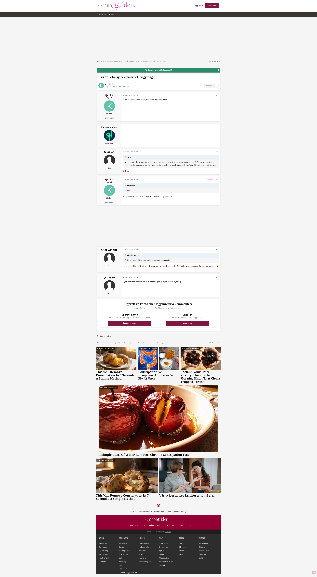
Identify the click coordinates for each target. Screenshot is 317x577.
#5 (217, 277)
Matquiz (162, 565)
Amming (122, 562)
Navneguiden (124, 551)
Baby (121, 558)
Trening (142, 554)
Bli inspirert (103, 547)
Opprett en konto (129, 323)
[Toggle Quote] (126, 157)
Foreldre (123, 538)
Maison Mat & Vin (166, 562)
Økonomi (102, 562)
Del (199, 85)
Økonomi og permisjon (128, 573)
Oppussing (103, 551)
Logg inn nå (187, 323)
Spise (161, 551)
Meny (102, 14)
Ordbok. (126, 171)
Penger (189, 525)
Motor (202, 538)
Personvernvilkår (145, 512)
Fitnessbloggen (145, 562)
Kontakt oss (159, 512)
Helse (174, 525)
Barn (121, 565)
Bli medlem (212, 6)
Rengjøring (103, 554)
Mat (181, 525)
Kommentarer (135, 525)
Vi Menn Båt (204, 551)
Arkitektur (103, 543)
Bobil (201, 558)
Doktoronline (144, 543)
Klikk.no (168, 532)
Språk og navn (123, 87)
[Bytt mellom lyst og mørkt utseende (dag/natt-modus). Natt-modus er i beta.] (185, 512)
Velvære (142, 558)
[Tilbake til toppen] (158, 505)
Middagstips (164, 558)
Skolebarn (123, 569)
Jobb (159, 525)
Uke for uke (123, 554)
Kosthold (142, 551)
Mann (181, 551)
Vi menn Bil (203, 543)
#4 (217, 249)
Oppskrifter (163, 547)
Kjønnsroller (149, 525)
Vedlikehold (104, 558)
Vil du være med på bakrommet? (158, 70)
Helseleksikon (144, 547)
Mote (181, 538)
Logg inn (198, 6)
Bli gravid (123, 543)
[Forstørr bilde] (217, 266)
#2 (217, 152)
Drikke (161, 554)
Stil (180, 543)
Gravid (121, 547)
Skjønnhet (183, 547)
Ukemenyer (164, 543)
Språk (133, 512)
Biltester (202, 547)
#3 (217, 180)
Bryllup (182, 554)
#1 (217, 95)
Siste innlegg (115, 14)
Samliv (166, 525)
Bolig (101, 538)
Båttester (203, 554)
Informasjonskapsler (174, 512)
